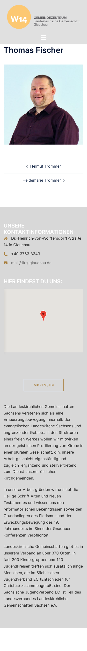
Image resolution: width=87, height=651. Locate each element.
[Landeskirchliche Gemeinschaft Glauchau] (43, 16)
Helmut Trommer (45, 166)
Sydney (73, 642)
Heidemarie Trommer (41, 180)
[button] (43, 316)
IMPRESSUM (43, 385)
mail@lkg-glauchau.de (31, 262)
